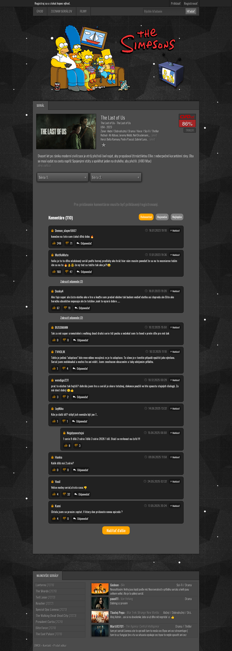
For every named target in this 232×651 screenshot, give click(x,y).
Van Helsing (127, 599)
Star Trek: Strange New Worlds (143, 612)
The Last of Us (113, 117)
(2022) (44, 603)
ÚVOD (40, 11)
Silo (123, 585)
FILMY (83, 11)
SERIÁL (40, 105)
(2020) (45, 597)
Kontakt (47, 646)
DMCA (37, 646)
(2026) (45, 585)
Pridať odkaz (60, 646)
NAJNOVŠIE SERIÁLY (47, 575)
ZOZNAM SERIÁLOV (61, 11)
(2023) (51, 609)
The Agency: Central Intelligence (142, 626)
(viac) (154, 135)
